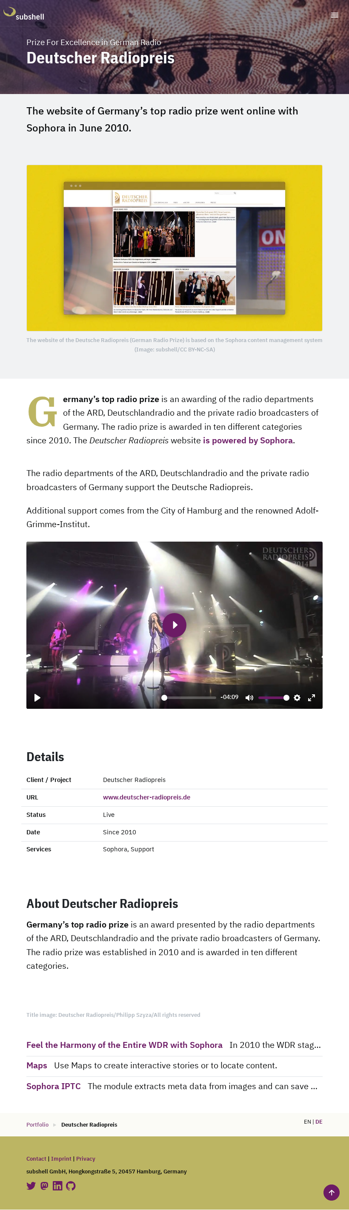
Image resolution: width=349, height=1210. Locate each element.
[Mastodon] (45, 1186)
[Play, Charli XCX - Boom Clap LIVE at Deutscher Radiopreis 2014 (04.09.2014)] (37, 698)
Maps (36, 1066)
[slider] (188, 697)
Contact (36, 1159)
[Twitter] (31, 1186)
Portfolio (37, 1125)
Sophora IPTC (53, 1087)
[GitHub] (71, 1186)
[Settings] (297, 698)
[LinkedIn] (58, 1186)
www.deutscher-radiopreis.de (146, 797)
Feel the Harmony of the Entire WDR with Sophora (125, 1046)
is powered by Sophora (248, 441)
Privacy (85, 1159)
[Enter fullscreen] (311, 698)
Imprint (61, 1159)
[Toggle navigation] (335, 15)
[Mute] (249, 698)
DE (319, 1122)
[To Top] (331, 1192)
